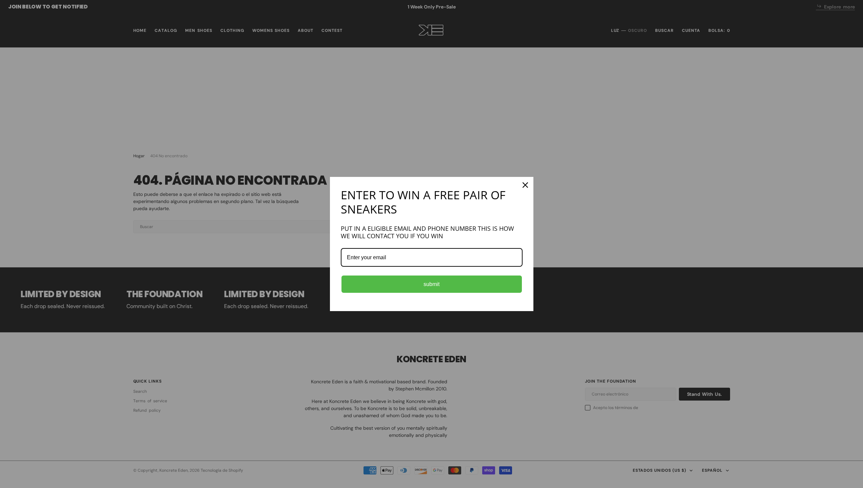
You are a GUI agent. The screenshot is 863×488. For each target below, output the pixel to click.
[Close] (525, 185)
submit (431, 284)
